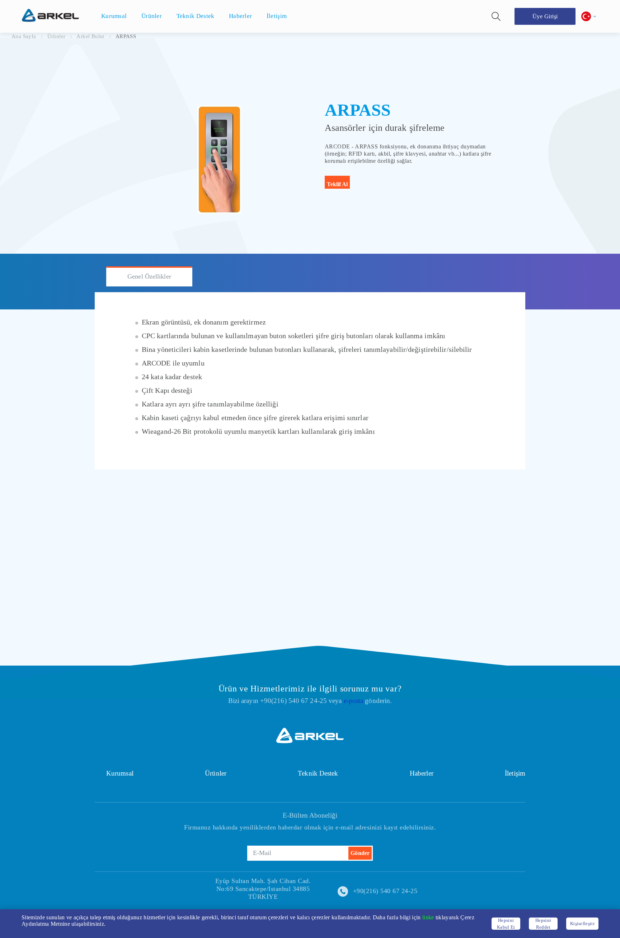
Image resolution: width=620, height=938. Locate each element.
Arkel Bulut (90, 36)
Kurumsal (119, 773)
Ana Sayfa (23, 36)
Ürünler (56, 36)
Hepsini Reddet (543, 924)
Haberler (421, 773)
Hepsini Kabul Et (506, 924)
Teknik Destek (318, 773)
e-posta (353, 700)
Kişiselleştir (582, 923)
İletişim (515, 773)
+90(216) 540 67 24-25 (385, 891)
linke (428, 917)
